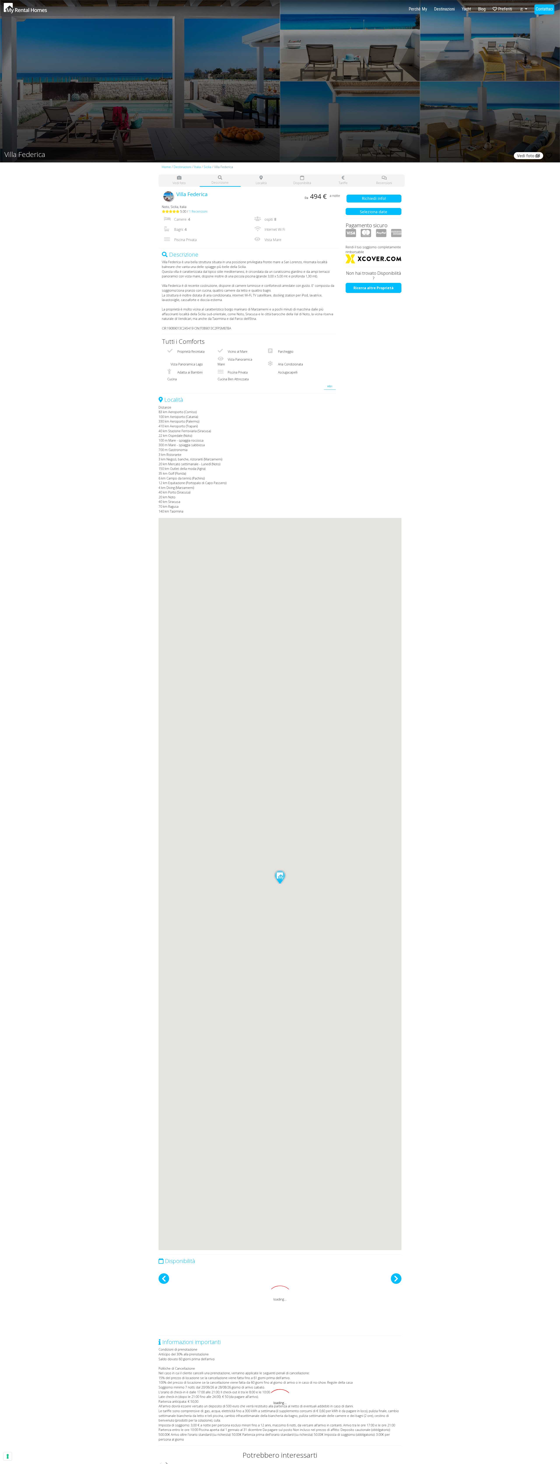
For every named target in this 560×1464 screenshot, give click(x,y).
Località (261, 183)
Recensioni (384, 183)
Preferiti (504, 9)
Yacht (466, 9)
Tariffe (343, 183)
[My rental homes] (33, 10)
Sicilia (207, 167)
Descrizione (220, 182)
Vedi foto (179, 183)
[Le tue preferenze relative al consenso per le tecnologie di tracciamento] (8, 1456)
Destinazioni (444, 9)
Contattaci (544, 9)
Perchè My (418, 9)
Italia (197, 167)
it (522, 9)
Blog (482, 9)
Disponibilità (302, 183)
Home (166, 167)
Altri (329, 386)
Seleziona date (373, 211)
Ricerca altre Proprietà (374, 287)
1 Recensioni (198, 211)
